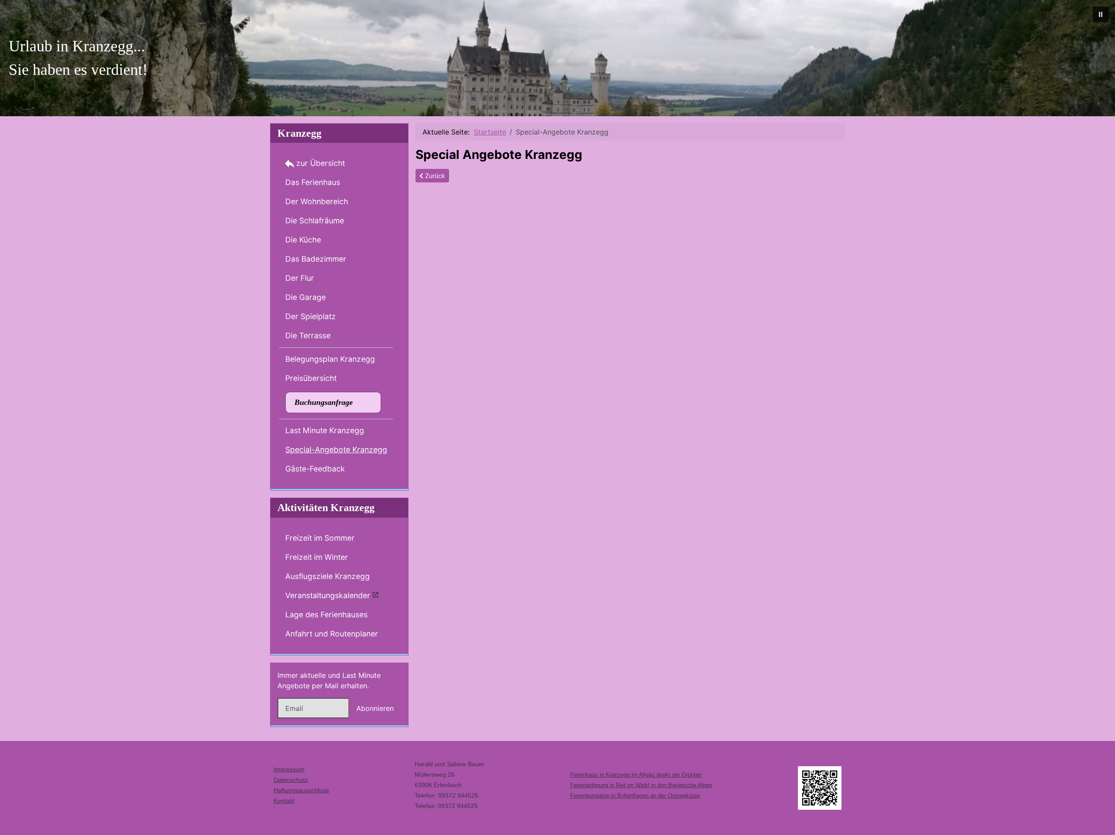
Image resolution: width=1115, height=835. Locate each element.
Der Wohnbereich (316, 201)
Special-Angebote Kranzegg (336, 449)
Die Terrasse (308, 335)
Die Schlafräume (314, 220)
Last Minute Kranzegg (324, 430)
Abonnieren (375, 708)
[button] (1100, 14)
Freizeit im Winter (316, 557)
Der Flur (299, 278)
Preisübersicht (311, 378)
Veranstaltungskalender (327, 595)
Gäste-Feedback (315, 468)
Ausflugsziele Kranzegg (327, 576)
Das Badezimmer (315, 258)
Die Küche (303, 239)
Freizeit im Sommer (320, 537)
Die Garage (305, 297)
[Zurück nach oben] (1099, 819)
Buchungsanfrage (323, 402)
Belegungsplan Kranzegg (330, 359)
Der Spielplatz (310, 316)
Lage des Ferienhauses (326, 614)
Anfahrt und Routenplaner (331, 633)
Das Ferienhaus (312, 182)
